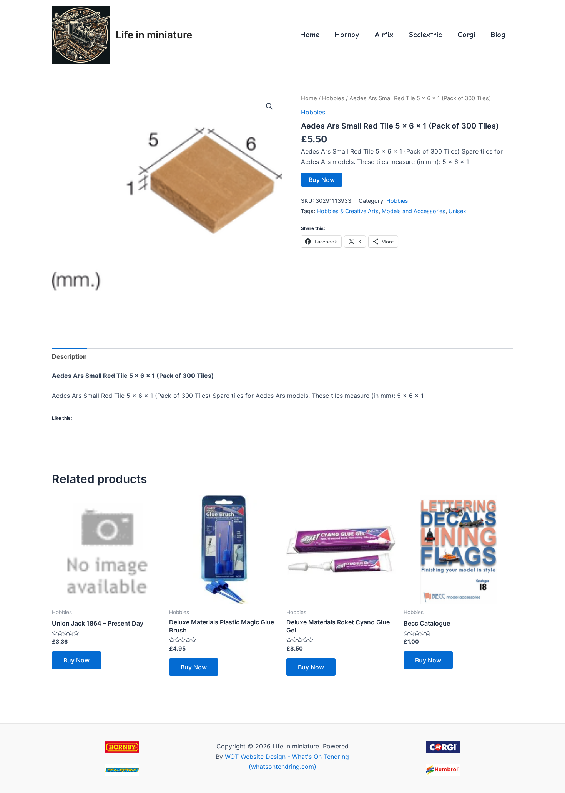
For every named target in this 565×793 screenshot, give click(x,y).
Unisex (457, 211)
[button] (269, 106)
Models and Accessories (413, 211)
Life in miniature (154, 35)
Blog (498, 34)
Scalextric (425, 34)
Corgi (466, 34)
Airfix (384, 34)
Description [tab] (69, 356)
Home (309, 34)
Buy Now (322, 180)
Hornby (347, 34)
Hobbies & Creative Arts (348, 211)
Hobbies (333, 98)
